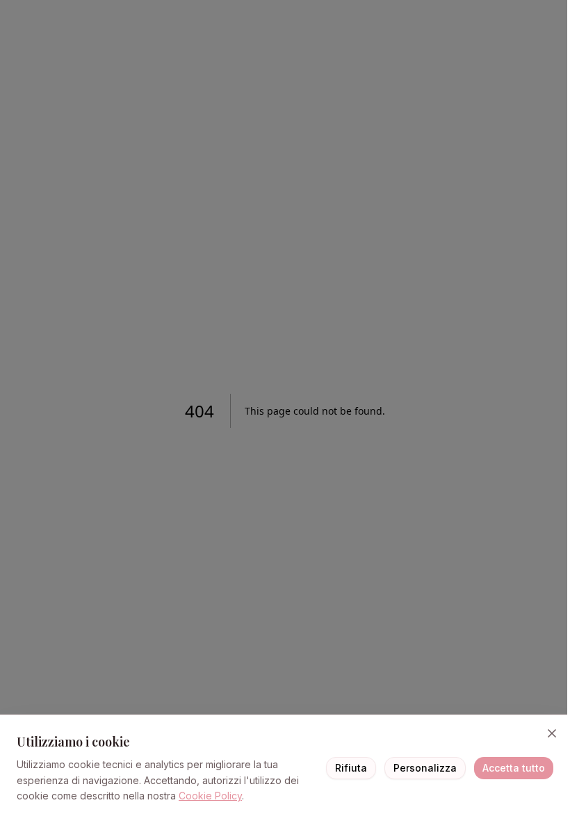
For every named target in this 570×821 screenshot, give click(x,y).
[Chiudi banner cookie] (552, 733)
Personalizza (425, 768)
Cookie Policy (210, 796)
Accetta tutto (513, 768)
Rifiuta (351, 768)
